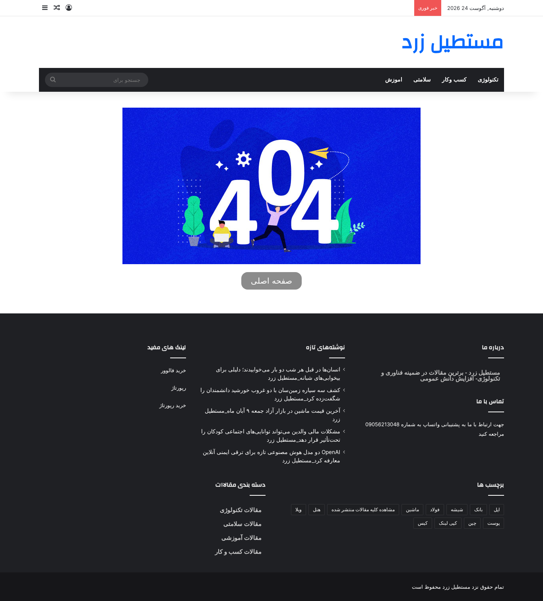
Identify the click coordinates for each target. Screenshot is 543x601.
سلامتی (422, 80)
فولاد (435, 509)
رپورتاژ (178, 388)
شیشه (457, 509)
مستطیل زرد (483, 372)
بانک (478, 509)
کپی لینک (448, 523)
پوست (493, 523)
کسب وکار (454, 80)
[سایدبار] (45, 8)
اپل (497, 509)
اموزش (393, 80)
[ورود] (69, 8)
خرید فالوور (173, 370)
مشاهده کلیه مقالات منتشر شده (363, 509)
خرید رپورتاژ (172, 405)
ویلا (298, 509)
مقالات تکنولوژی (241, 509)
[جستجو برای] (53, 80)
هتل (316, 509)
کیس (423, 523)
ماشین (412, 509)
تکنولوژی (488, 80)
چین (472, 523)
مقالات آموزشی (241, 537)
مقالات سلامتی (242, 523)
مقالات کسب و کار (238, 551)
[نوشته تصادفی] (57, 8)
